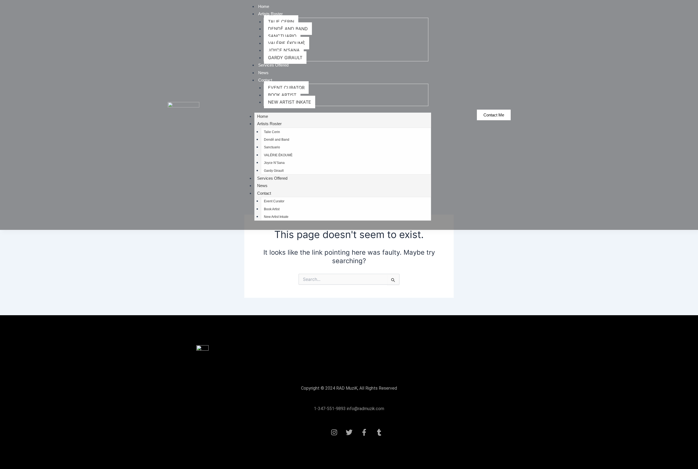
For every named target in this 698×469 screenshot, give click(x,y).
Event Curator (286, 87)
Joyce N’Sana (284, 50)
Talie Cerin (281, 21)
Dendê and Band (288, 28)
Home (263, 6)
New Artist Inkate (289, 102)
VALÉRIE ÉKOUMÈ (286, 43)
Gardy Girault (285, 57)
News (263, 72)
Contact (265, 80)
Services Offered (273, 65)
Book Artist (282, 95)
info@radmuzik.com (365, 408)
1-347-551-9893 (330, 408)
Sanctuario (282, 36)
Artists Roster (270, 13)
